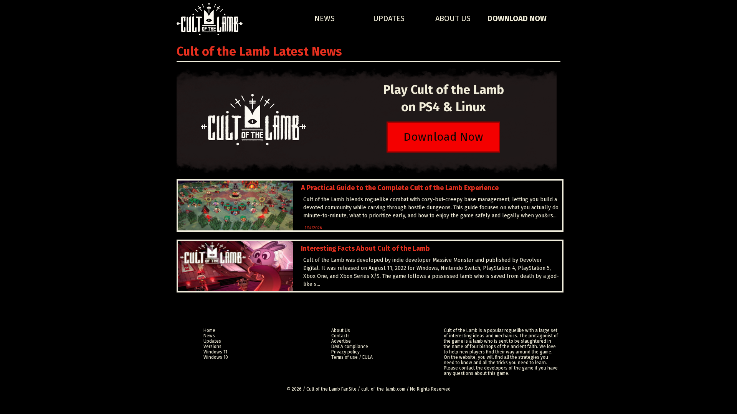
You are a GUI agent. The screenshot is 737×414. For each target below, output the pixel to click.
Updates (389, 18)
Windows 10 (215, 357)
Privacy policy (345, 352)
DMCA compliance (349, 346)
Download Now (517, 18)
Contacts (340, 335)
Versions (212, 346)
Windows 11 (215, 352)
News (324, 18)
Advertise (341, 341)
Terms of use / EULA (352, 357)
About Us (453, 18)
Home (209, 330)
